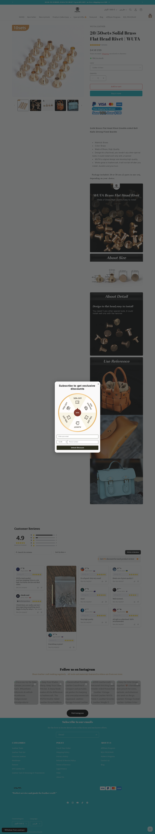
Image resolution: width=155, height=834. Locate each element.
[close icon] (98, 384)
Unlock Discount (77, 448)
